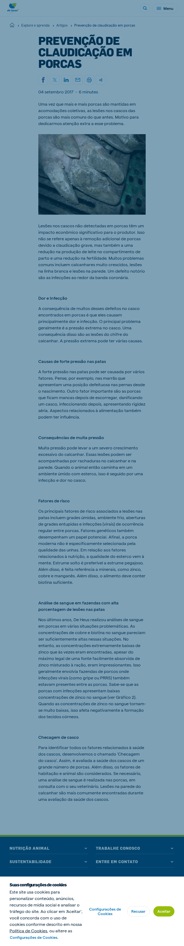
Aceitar (163, 911)
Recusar (138, 911)
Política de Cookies (28, 930)
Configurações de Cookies (105, 911)
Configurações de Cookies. (34, 937)
